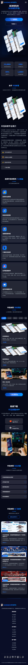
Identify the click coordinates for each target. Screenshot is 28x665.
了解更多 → (14, 24)
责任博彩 (14, 649)
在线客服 (14, 643)
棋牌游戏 (14, 621)
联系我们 (14, 636)
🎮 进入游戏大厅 (14, 394)
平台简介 (14, 630)
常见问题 (14, 645)
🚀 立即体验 (14, 19)
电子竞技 (14, 619)
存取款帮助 (14, 647)
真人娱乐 (14, 617)
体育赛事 (14, 614)
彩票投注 (14, 623)
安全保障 (14, 634)
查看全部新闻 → (14, 517)
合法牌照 (14, 632)
